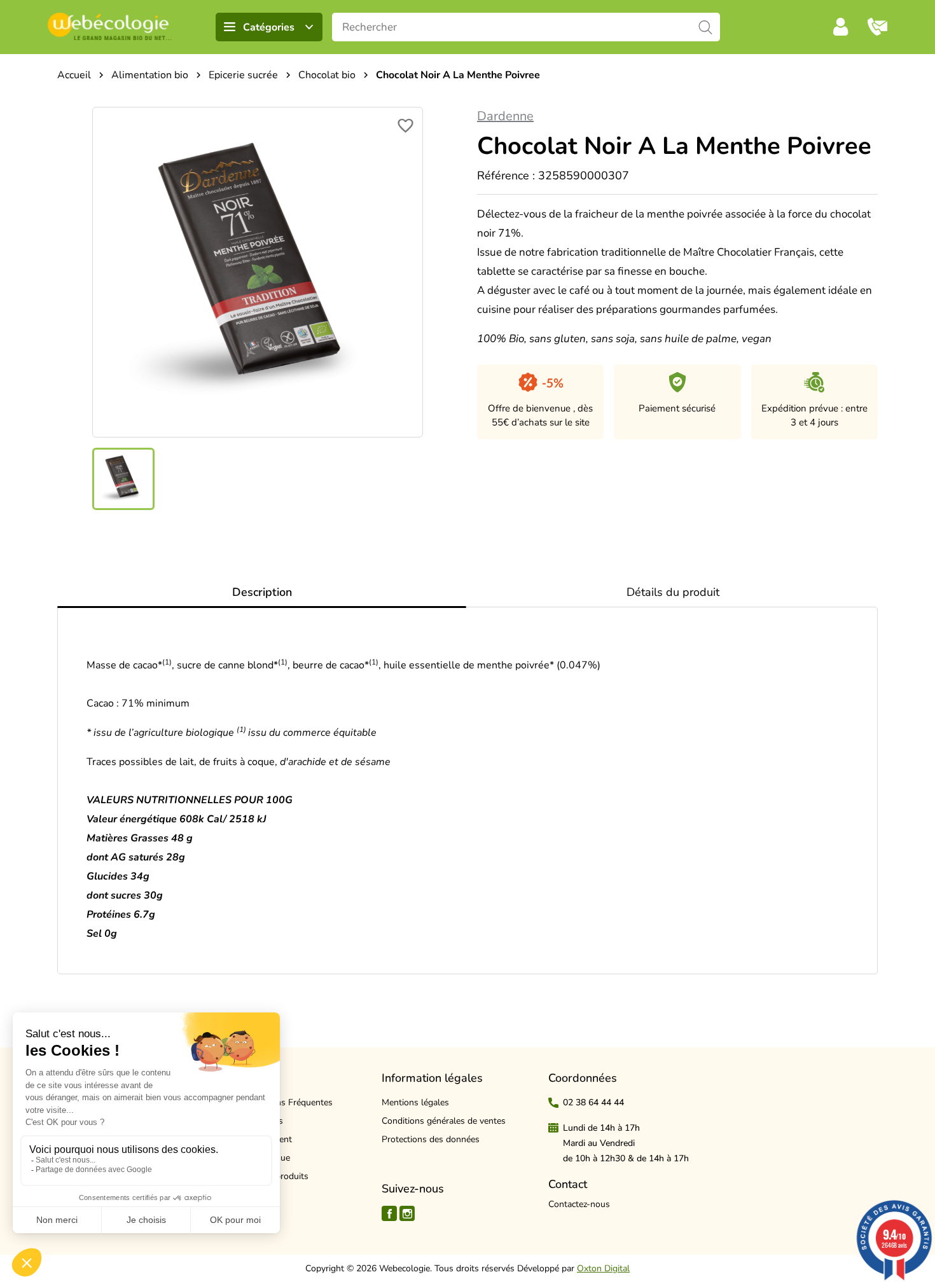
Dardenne (505, 116)
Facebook (389, 1213)
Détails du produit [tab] (673, 592)
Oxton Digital (603, 1268)
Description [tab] (262, 592)
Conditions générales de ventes (444, 1121)
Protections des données (431, 1139)
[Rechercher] (705, 27)
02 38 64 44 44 (593, 1102)
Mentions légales (415, 1102)
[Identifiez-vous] (840, 27)
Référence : (506, 175)
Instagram (407, 1213)
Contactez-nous (579, 1204)
